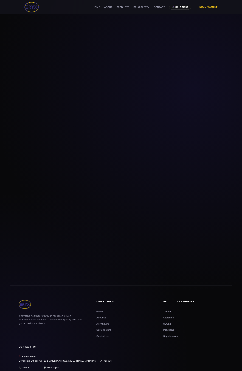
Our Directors (103, 329)
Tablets (167, 311)
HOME (96, 7)
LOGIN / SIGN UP (208, 7)
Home (99, 311)
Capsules (168, 317)
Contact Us (102, 336)
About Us (101, 317)
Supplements (170, 336)
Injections (168, 329)
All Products (102, 323)
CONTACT (159, 7)
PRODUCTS (123, 7)
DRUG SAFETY (141, 7)
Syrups (167, 323)
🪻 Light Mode (180, 7)
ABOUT (108, 7)
